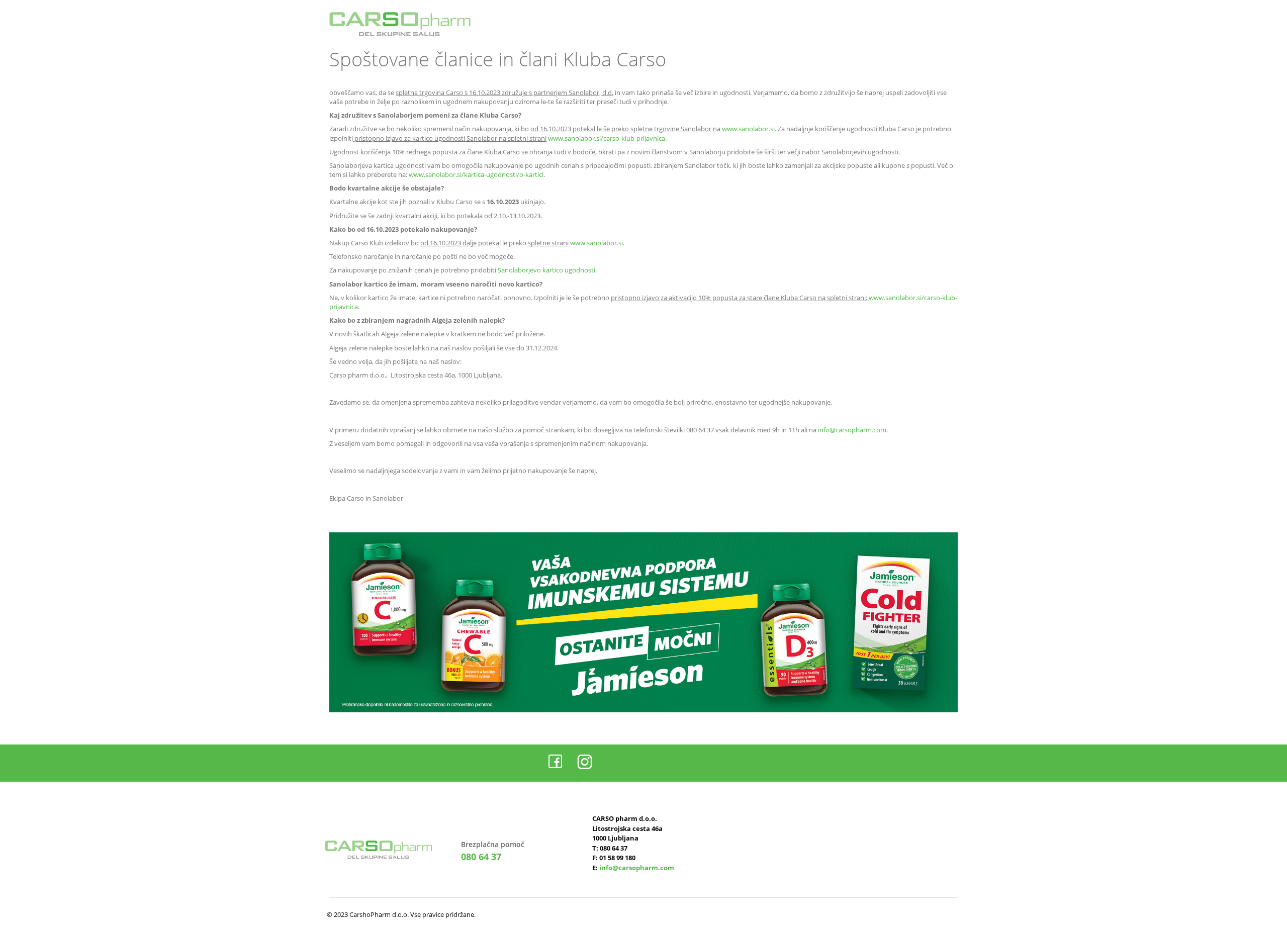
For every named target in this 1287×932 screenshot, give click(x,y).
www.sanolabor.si (748, 128)
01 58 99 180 (617, 857)
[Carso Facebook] (555, 762)
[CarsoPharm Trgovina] (400, 24)
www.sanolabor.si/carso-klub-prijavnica (606, 138)
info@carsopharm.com (852, 429)
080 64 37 (481, 857)
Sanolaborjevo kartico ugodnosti (546, 269)
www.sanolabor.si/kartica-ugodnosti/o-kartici (476, 174)
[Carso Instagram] (584, 762)
